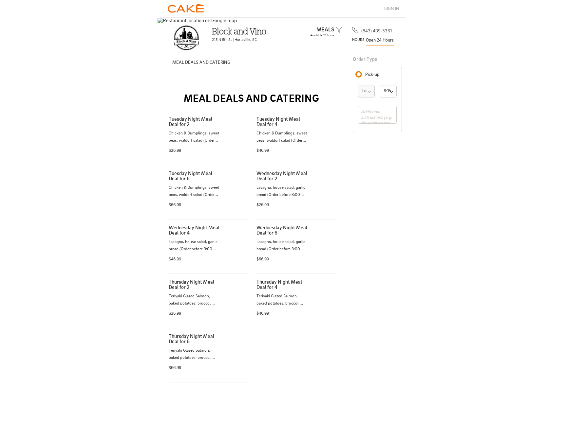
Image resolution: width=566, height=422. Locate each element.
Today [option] (367, 90)
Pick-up (372, 74)
